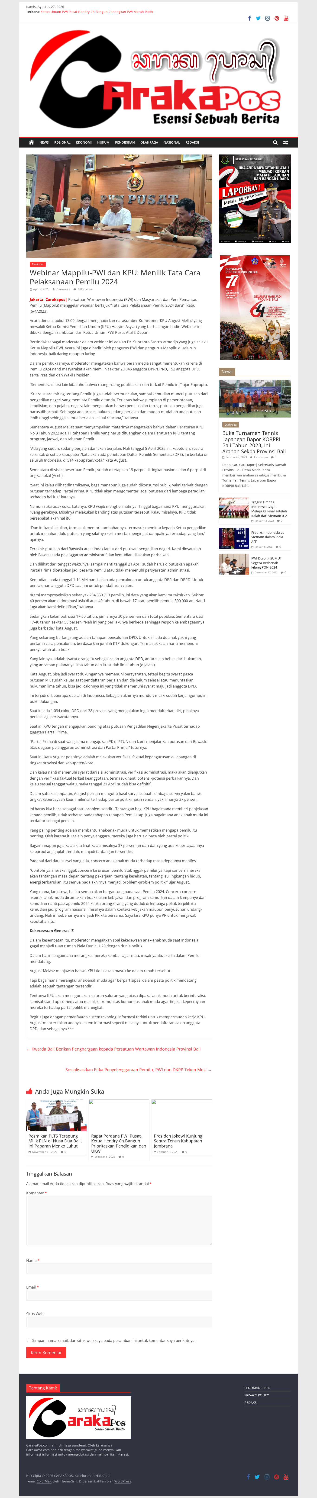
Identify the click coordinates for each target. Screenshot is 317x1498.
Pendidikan (125, 142)
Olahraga (149, 142)
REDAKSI (192, 142)
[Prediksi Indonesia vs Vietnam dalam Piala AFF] (234, 530)
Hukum (103, 142)
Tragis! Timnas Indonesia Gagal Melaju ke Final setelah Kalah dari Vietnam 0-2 (269, 509)
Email (32, 1287)
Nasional (172, 142)
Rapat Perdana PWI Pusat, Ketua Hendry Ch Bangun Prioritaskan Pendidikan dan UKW (118, 1143)
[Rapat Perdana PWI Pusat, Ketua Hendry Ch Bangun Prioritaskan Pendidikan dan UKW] (119, 1102)
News (44, 142)
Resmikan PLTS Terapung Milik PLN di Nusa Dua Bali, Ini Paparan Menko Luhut (55, 1141)
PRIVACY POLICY (256, 1395)
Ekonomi (84, 142)
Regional (62, 142)
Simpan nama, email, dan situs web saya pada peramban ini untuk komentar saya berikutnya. (113, 1340)
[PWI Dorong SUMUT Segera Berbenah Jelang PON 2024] (234, 556)
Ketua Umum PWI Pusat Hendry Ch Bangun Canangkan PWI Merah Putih (97, 12)
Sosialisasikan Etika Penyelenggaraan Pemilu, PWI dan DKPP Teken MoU (138, 1069)
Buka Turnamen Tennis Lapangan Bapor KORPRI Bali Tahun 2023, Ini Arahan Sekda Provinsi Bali (254, 442)
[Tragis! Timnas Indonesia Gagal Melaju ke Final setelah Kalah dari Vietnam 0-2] (234, 500)
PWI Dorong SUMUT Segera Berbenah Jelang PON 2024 (266, 562)
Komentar (36, 1193)
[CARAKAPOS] (31, 142)
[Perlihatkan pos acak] (286, 142)
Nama (33, 1260)
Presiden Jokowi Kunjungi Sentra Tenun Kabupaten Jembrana (179, 1141)
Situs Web (35, 1313)
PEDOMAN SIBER (257, 1387)
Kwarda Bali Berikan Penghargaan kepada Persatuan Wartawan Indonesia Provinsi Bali (113, 1049)
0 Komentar (85, 289)
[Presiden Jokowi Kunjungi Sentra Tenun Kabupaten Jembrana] (182, 1102)
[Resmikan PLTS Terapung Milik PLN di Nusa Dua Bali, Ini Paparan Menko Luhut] (56, 1102)
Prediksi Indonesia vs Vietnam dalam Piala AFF (267, 537)
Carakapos (64, 289)
